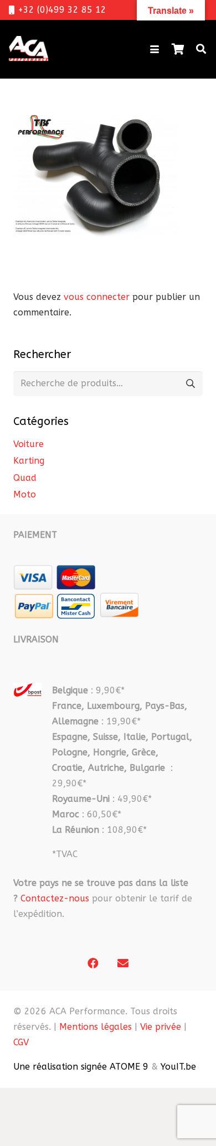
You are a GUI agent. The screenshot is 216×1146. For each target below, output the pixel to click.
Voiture (28, 444)
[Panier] (178, 49)
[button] (154, 49)
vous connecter (97, 297)
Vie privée (160, 1026)
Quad (25, 478)
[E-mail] (123, 963)
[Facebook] (93, 963)
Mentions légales (95, 1026)
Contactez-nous (54, 898)
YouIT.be (178, 1066)
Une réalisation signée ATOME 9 (80, 1066)
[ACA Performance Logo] (28, 49)
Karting (28, 460)
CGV (21, 1042)
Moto (24, 494)
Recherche (190, 383)
